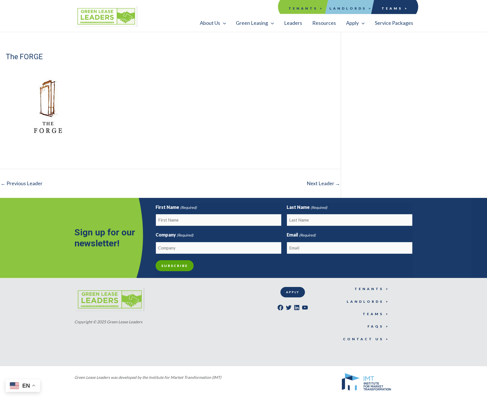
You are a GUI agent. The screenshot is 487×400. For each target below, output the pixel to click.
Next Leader (323, 183)
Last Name (307, 207)
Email (301, 234)
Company (174, 234)
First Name (176, 207)
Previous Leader (22, 183)
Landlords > (350, 8)
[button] (213, 23)
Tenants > (306, 8)
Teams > (395, 8)
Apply (292, 292)
